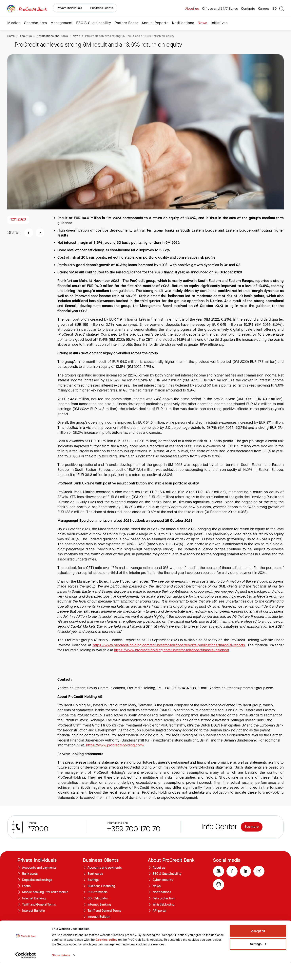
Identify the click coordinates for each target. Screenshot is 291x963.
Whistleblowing (163, 904)
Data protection (164, 898)
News (202, 23)
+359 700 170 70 (133, 829)
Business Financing (101, 886)
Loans (26, 886)
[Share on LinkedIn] (40, 232)
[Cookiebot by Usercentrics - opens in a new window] (25, 955)
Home (11, 36)
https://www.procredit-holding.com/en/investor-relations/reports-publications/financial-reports (169, 645)
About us (192, 8)
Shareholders (35, 23)
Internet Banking (34, 898)
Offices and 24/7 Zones (220, 8)
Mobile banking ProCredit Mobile (45, 892)
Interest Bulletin (33, 910)
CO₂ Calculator (97, 898)
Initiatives (219, 23)
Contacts (248, 8)
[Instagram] (258, 871)
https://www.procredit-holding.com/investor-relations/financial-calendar (171, 650)
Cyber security (163, 880)
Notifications (183, 23)
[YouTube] (218, 871)
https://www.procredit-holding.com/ (115, 745)
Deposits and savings (37, 880)
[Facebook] (232, 871)
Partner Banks (126, 23)
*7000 (38, 829)
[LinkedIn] (245, 871)
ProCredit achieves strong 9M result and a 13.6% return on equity (129, 36)
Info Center (219, 827)
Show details (61, 955)
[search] (281, 9)
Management (61, 23)
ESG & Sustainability (93, 23)
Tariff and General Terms (39, 904)
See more (251, 827)
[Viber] (218, 884)
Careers (264, 8)
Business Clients (101, 8)
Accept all (258, 931)
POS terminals (97, 892)
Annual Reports (155, 23)
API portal (159, 910)
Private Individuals (69, 8)
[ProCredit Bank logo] (27, 9)
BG (274, 8)
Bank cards (30, 874)
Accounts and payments (39, 867)
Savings (93, 880)
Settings (256, 943)
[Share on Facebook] (28, 232)
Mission (14, 23)
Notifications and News (52, 36)
